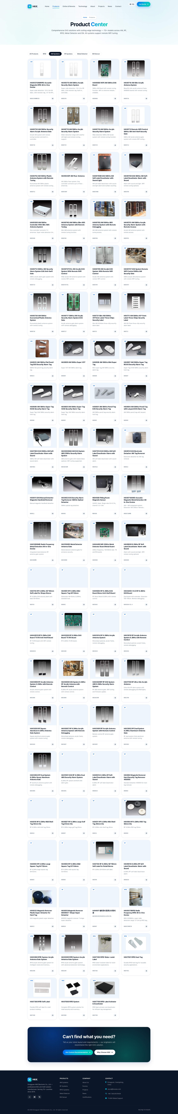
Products (56, 6)
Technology (82, 6)
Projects (101, 6)
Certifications (87, 1097)
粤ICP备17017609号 (144, 1110)
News (110, 6)
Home (47, 6)
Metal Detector (82, 54)
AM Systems (55, 54)
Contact (118, 6)
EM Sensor (96, 54)
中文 (133, 4)
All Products (34, 54)
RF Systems (68, 54)
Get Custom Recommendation (77, 1052)
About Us (86, 1082)
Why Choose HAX (103, 1052)
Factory (85, 1086)
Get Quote (142, 4)
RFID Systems (64, 1090)
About (92, 6)
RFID (44, 54)
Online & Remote (69, 6)
